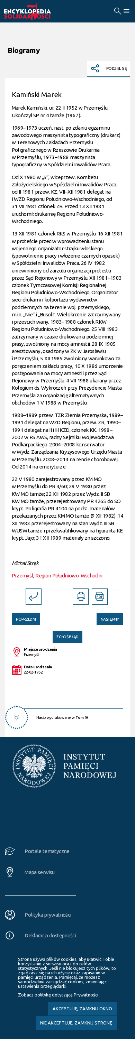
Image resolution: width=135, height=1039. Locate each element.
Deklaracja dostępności (50, 935)
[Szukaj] (117, 11)
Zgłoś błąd (67, 636)
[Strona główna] (35, 11)
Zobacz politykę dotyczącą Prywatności (58, 994)
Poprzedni (24, 617)
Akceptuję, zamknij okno (82, 1008)
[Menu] (126, 11)
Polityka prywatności (48, 915)
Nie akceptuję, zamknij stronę (76, 1022)
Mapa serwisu (39, 872)
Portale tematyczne (47, 851)
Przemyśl (22, 575)
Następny (108, 617)
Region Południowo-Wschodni (68, 575)
